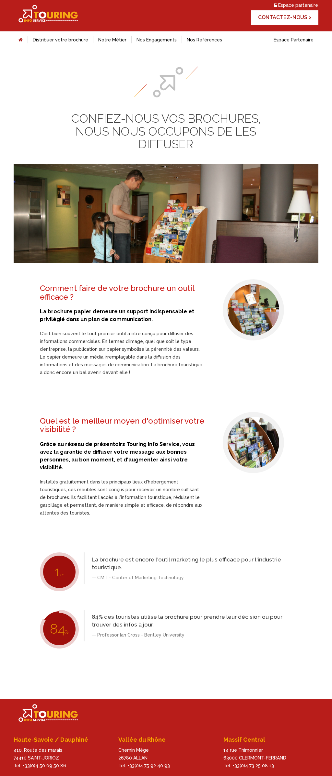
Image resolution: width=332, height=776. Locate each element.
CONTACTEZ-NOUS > (285, 17)
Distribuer (60, 39)
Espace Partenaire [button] (294, 39)
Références (204, 39)
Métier (112, 39)
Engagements (156, 39)
